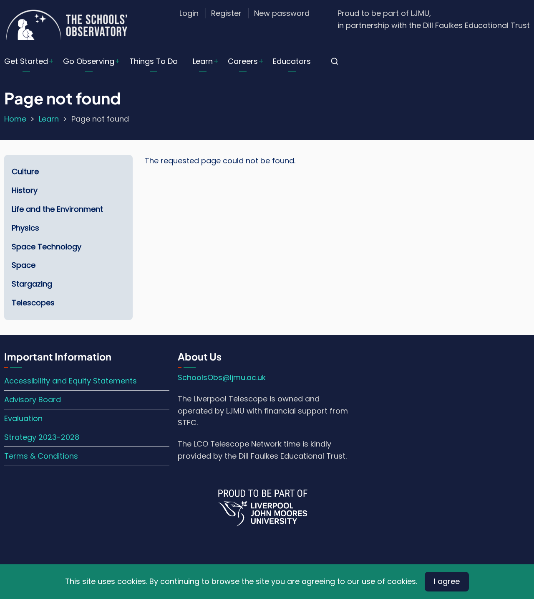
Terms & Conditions (41, 456)
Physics (25, 228)
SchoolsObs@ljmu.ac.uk (222, 377)
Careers (243, 61)
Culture (25, 171)
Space (23, 265)
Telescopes (33, 302)
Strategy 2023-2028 (41, 437)
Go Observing (88, 61)
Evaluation (23, 418)
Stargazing (32, 284)
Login (189, 13)
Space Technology (46, 246)
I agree (447, 581)
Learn (203, 61)
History (25, 190)
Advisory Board (32, 399)
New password (282, 13)
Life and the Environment (57, 209)
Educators (292, 61)
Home (15, 119)
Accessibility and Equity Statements (70, 381)
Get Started (26, 61)
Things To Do (153, 61)
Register (226, 13)
